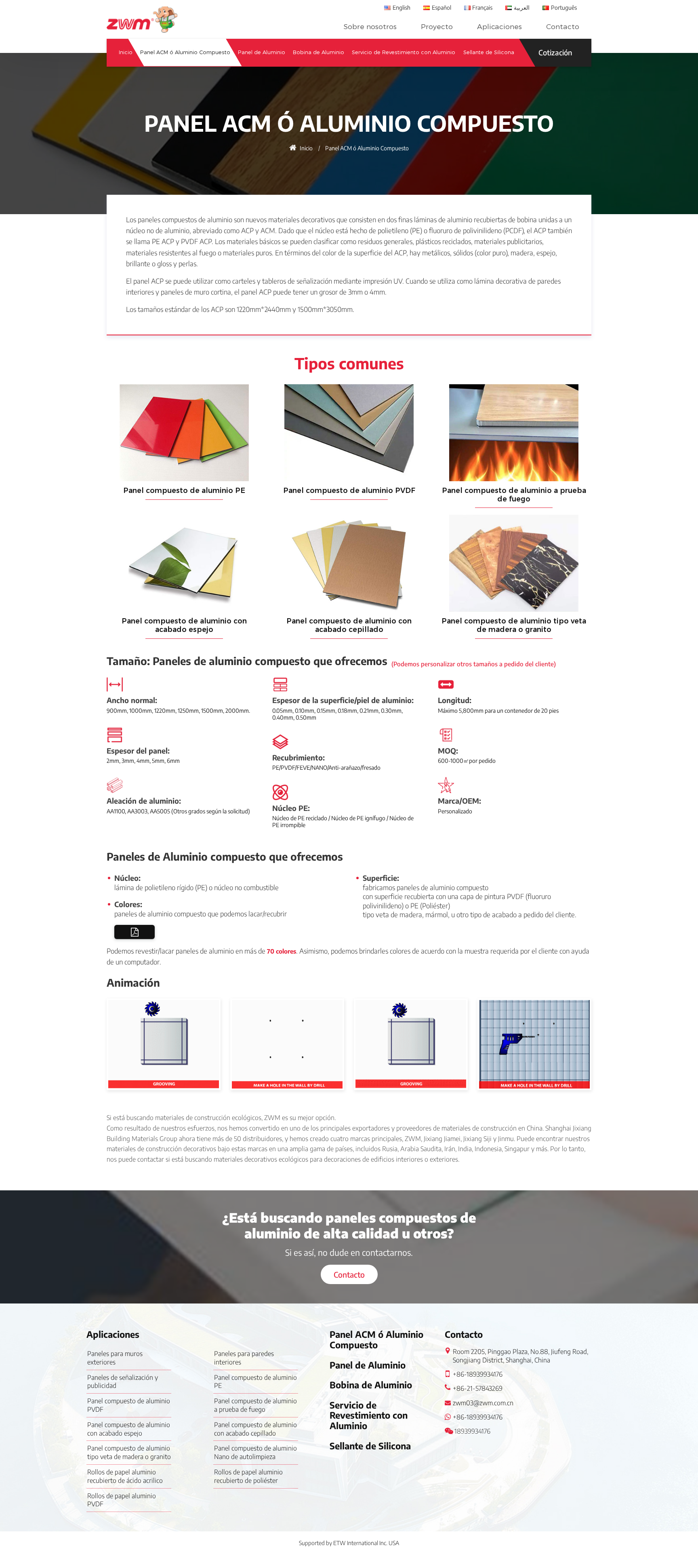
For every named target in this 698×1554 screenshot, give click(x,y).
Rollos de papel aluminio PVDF (121, 1500)
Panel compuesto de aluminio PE (184, 490)
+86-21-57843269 (477, 1388)
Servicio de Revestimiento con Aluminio (403, 52)
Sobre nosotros (370, 27)
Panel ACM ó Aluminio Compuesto (185, 52)
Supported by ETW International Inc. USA (349, 1542)
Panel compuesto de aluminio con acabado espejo (184, 625)
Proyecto (437, 27)
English (401, 7)
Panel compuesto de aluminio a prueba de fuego (514, 494)
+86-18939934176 (477, 1374)
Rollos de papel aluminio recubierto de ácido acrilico (125, 1476)
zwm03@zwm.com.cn (483, 1403)
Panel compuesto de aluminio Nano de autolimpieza (255, 1452)
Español (441, 7)
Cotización (555, 52)
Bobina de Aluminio (318, 52)
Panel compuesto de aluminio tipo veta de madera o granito (514, 625)
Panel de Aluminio (261, 52)
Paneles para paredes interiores (244, 1358)
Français (482, 7)
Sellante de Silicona (488, 52)
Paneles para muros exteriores (115, 1358)
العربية (522, 7)
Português (564, 7)
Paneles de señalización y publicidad (122, 1381)
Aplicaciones (499, 27)
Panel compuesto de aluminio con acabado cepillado (349, 625)
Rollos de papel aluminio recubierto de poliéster (248, 1476)
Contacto (562, 27)
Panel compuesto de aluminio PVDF (349, 490)
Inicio (125, 52)
